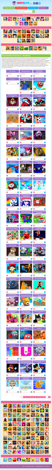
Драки (21, 273)
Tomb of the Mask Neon (12, 195)
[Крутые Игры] (10, 410)
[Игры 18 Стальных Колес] (5, 36)
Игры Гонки (36, 107)
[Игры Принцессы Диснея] (26, 23)
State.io (26, 128)
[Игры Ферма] (24, 452)
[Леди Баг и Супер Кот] (28, 19)
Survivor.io (12, 79)
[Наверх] (49, 467)
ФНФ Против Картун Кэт (39, 312)
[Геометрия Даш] (19, 438)
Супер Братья (26, 145)
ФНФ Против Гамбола (39, 262)
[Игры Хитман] (14, 447)
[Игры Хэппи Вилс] (24, 438)
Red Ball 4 (26, 328)
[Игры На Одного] (37, 429)
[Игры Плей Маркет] (10, 443)
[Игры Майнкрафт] (5, 443)
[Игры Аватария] (33, 420)
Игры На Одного (37, 306)
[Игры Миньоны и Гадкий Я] (42, 31)
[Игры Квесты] (33, 447)
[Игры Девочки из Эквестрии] (22, 23)
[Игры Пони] (38, 19)
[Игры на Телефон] (47, 424)
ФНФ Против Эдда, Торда (12, 96)
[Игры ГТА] (47, 438)
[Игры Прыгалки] (10, 452)
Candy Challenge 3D (39, 378)
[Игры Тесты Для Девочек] (24, 415)
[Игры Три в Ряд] (14, 406)
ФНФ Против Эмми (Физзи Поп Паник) (12, 362)
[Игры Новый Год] (47, 433)
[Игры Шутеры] (10, 31)
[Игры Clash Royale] (28, 429)
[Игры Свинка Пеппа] (37, 460)
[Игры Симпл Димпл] (14, 424)
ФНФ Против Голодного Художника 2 (12, 278)
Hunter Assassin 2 (39, 145)
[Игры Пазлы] (19, 452)
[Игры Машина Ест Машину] (19, 410)
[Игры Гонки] (10, 36)
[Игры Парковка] (19, 420)
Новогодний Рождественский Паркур (39, 229)
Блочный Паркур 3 (26, 278)
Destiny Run (13, 345)
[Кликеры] (14, 433)
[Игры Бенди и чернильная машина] (15, 36)
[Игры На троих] (12, 48)
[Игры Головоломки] (8, 48)
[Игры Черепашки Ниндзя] (28, 443)
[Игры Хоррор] (28, 40)
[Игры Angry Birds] (14, 452)
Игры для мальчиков (21, 7)
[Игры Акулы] (42, 447)
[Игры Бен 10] (33, 31)
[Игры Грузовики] (14, 420)
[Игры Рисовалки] (37, 452)
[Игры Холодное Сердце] (17, 23)
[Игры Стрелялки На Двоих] (10, 424)
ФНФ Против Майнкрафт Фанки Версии (26, 162)
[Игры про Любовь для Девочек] (24, 447)
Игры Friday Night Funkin (24, 90)
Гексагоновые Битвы (26, 295)
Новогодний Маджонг (12, 228)
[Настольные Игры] (33, 410)
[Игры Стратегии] (10, 406)
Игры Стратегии (23, 140)
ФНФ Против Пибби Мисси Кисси (12, 129)
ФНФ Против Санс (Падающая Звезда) (39, 129)
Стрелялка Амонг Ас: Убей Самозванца (26, 112)
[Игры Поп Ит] (19, 424)
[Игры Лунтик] (19, 460)
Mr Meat (39, 328)
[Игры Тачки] (28, 31)
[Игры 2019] (14, 443)
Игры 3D (35, 240)
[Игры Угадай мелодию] (10, 19)
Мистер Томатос (26, 71)
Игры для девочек (8, 7)
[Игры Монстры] (24, 406)
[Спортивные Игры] (35, 48)
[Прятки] (28, 433)
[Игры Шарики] (47, 429)
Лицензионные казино (30, 466)
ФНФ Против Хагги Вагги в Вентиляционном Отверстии (39, 162)
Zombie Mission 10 (26, 245)
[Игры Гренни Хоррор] (28, 438)
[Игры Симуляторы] (42, 429)
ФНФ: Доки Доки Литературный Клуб (13, 295)
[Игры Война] (28, 410)
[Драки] (33, 36)
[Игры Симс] (24, 19)
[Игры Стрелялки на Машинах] (14, 410)
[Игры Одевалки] (47, 19)
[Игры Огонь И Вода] (31, 48)
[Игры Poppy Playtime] (47, 415)
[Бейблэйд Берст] (19, 433)
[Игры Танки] (19, 36)
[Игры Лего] (10, 433)
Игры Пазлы (9, 190)
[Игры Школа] (24, 410)
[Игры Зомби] (19, 429)
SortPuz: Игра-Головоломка (26, 378)
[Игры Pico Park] (10, 420)
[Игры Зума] (42, 424)
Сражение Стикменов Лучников (12, 112)
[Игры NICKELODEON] (5, 433)
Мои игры (44, 7)
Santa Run (26, 228)
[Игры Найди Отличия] (47, 443)
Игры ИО (8, 81)
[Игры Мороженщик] (28, 415)
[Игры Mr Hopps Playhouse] (47, 420)
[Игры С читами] (37, 438)
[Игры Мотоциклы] (33, 40)
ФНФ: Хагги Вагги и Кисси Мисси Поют (26, 212)
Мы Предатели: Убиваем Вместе (26, 96)
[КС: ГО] (47, 36)
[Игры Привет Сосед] (5, 31)
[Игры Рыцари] (10, 415)
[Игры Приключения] (28, 447)
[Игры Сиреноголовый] (37, 420)
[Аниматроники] (42, 433)
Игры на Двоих (33, 7)
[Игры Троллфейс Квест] (42, 452)
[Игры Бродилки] (24, 443)
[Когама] (10, 438)
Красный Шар (36, 90)
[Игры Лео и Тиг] (28, 460)
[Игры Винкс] (5, 415)
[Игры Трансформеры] (47, 31)
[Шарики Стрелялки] (5, 429)
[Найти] (33, 11)
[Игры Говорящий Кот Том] (15, 19)
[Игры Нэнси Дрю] (14, 429)
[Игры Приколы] (5, 447)
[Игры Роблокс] (5, 406)
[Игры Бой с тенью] (24, 40)
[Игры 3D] (37, 406)
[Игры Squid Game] (5, 420)
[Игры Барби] (24, 429)
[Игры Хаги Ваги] (47, 452)
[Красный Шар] (14, 460)
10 (44, 397)
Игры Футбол (36, 123)
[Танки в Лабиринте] (26, 48)
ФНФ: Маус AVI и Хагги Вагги (39, 362)
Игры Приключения (24, 190)
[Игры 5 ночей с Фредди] (42, 438)
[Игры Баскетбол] (19, 406)
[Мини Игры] (37, 410)
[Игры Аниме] (47, 406)
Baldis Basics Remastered (39, 71)
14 (49, 397)
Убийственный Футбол (39, 112)
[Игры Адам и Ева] (35, 23)
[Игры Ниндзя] (47, 410)
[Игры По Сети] (28, 452)
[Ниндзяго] (28, 36)
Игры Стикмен (9, 123)
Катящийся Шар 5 (39, 79)
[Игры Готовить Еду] (31, 23)
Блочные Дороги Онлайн (39, 96)
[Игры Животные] (33, 406)
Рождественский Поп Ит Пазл (12, 179)
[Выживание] (22, 48)
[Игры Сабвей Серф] (19, 31)
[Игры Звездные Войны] (19, 415)
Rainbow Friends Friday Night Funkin (26, 79)
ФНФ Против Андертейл (12, 212)
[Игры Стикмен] (38, 36)
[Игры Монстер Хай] (42, 19)
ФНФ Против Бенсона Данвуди (12, 328)
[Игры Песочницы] (37, 447)
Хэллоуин (35, 356)
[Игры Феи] (19, 443)
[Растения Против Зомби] (24, 433)
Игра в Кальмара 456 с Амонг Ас (12, 145)
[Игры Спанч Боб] (33, 460)
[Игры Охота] (24, 31)
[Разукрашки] (14, 438)
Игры (23, 466)
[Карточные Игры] (5, 410)
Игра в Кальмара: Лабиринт (12, 312)
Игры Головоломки (10, 240)
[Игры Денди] (28, 406)
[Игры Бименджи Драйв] (42, 415)
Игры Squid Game (10, 273)
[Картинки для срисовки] (33, 19)
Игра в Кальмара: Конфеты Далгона (26, 312)
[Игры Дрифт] (28, 420)
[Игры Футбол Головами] (19, 447)
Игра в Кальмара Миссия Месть (13, 262)
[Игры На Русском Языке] (45, 48)
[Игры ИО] (33, 438)
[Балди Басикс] (33, 429)
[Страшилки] (5, 438)
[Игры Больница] (10, 447)
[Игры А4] (42, 420)
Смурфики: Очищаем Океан (39, 295)
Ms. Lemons (12, 71)
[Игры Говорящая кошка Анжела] (19, 19)
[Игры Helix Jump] (47, 447)
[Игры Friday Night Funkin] (24, 424)
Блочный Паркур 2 (39, 278)
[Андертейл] (42, 36)
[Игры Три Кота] (42, 460)
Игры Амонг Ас (23, 107)
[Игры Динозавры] (24, 420)
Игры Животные (37, 223)
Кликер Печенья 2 (12, 378)
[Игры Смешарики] (5, 460)
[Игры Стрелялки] (33, 452)
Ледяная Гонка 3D (39, 178)
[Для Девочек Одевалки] (47, 460)
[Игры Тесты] (37, 443)
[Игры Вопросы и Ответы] (40, 48)
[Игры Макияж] (33, 443)
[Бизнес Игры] (37, 415)
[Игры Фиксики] (10, 460)
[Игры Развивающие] (14, 415)
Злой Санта (39, 195)
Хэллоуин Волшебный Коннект (39, 345)
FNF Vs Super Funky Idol (39, 245)
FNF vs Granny (12, 245)
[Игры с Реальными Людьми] (33, 424)
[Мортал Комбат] (24, 36)
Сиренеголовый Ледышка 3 (26, 179)
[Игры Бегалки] (5, 452)
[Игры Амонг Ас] (28, 424)
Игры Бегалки (36, 190)
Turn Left (26, 345)
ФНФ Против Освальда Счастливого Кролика (26, 362)
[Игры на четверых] (17, 48)
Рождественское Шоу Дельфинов (39, 212)
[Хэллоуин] (33, 433)
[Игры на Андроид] (42, 410)
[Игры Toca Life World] (5, 424)
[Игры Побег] (42, 406)
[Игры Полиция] (42, 443)
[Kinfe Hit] (37, 433)
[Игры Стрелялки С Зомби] (33, 415)
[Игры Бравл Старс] (10, 429)
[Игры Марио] (38, 31)
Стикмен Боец (26, 262)
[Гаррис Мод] (19, 40)
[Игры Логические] (5, 19)
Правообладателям (40, 466)
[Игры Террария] (37, 424)
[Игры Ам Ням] (24, 460)
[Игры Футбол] (15, 31)
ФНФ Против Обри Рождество (26, 195)
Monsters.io (13, 162)
